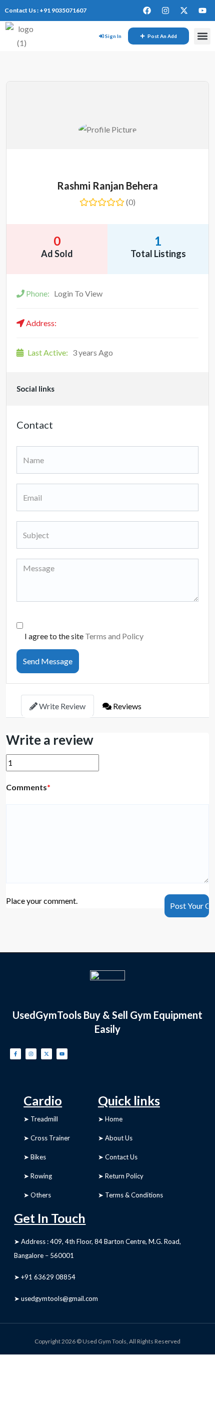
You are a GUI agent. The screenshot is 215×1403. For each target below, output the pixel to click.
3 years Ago (70, 352)
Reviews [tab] (127, 706)
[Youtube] (202, 11)
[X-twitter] (184, 11)
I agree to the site (84, 636)
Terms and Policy (114, 636)
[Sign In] (101, 36)
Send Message (47, 661)
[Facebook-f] (15, 1053)
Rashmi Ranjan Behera (107, 186)
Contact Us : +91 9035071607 (45, 10)
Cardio (43, 1100)
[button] (202, 36)
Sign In (113, 36)
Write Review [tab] (62, 706)
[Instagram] (166, 11)
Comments (28, 787)
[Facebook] (147, 11)
